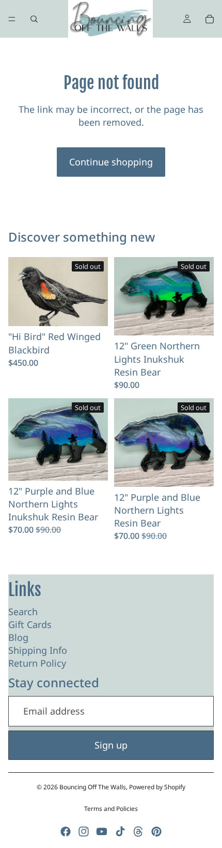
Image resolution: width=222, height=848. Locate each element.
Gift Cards (30, 624)
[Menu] (12, 19)
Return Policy (37, 663)
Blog (18, 637)
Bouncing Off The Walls (92, 787)
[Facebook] (65, 831)
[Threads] (138, 831)
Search (23, 611)
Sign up (111, 745)
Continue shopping (111, 162)
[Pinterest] (156, 831)
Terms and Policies (111, 808)
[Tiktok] (120, 831)
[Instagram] (83, 831)
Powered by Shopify (157, 787)
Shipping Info (37, 650)
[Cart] (209, 19)
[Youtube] (102, 831)
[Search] (34, 19)
